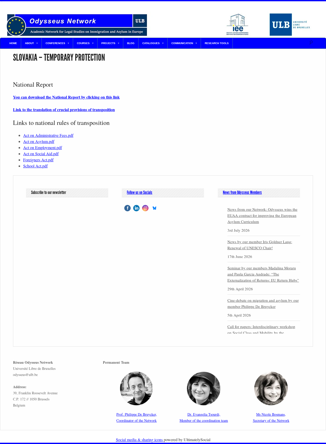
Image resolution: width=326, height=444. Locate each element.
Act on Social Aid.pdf (41, 153)
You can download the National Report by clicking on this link (66, 97)
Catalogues (151, 43)
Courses (83, 43)
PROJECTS (108, 43)
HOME (13, 43)
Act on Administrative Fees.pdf (48, 135)
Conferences (55, 43)
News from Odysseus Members (242, 192)
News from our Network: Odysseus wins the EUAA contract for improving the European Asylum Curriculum (262, 215)
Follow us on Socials (139, 192)
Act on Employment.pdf (42, 147)
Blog (130, 43)
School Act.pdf (35, 165)
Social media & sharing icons (140, 439)
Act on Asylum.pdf (38, 141)
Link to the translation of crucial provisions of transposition (64, 109)
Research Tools (217, 43)
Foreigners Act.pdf (38, 159)
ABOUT (29, 43)
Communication (182, 43)
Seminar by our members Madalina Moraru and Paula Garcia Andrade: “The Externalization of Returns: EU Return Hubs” (263, 274)
